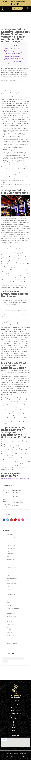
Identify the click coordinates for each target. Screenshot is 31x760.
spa (5, 661)
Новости (9, 641)
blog (8, 551)
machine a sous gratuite (13, 608)
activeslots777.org (11, 540)
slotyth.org (9, 632)
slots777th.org (10, 630)
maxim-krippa (10, 611)
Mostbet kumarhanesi (12, 621)
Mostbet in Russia (11, 616)
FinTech (9, 570)
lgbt (8, 600)
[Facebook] (11, 4)
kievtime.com (10, 589)
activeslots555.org (11, 537)
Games (8, 572)
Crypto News (10, 562)
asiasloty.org (10, 542)
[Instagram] (14, 4)
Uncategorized (10, 635)
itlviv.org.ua (9, 586)
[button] (17, 8)
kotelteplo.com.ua (11, 594)
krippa (8, 597)
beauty (6, 658)
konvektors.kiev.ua (11, 592)
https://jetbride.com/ (12, 578)
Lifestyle (9, 605)
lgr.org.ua (9, 602)
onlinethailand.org (11, 624)
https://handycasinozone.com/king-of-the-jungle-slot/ (15, 478)
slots (8, 627)
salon (20, 658)
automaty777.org (11, 545)
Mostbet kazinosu (11, 619)
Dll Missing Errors (11, 567)
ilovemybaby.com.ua (12, 583)
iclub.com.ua (10, 581)
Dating (8, 564)
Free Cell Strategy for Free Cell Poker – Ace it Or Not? (20, 501)
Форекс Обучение (12, 643)
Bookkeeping (10, 553)
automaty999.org (11, 548)
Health (8, 575)
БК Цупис (9, 638)
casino (8, 556)
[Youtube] (17, 4)
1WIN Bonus (10, 534)
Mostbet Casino (11, 613)
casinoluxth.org (11, 559)
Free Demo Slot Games (18, 490)
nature (13, 658)
